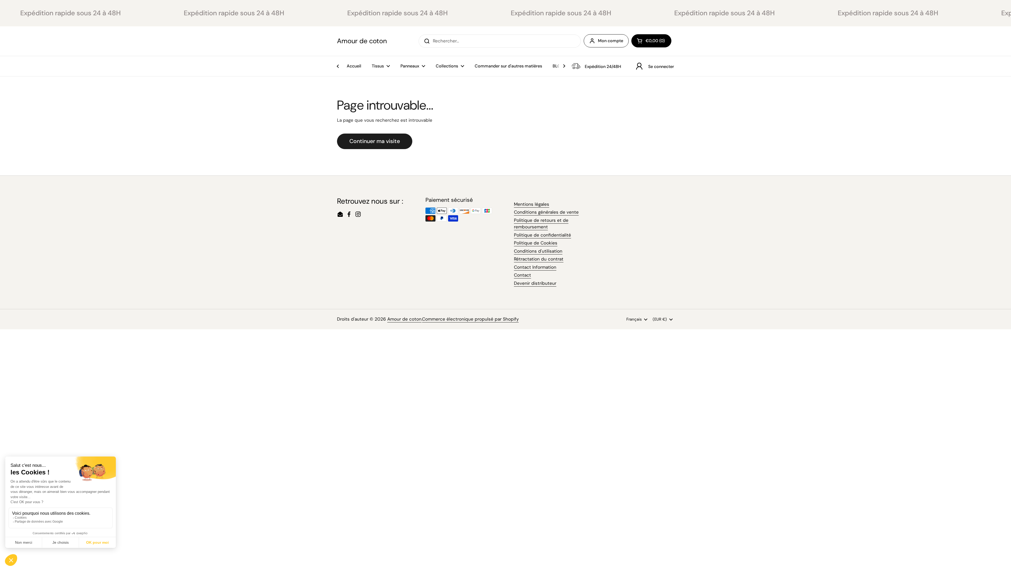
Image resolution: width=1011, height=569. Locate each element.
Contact (522, 275)
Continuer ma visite (374, 141)
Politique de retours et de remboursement (541, 223)
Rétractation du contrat (538, 259)
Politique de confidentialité (542, 235)
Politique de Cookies (535, 243)
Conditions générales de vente (546, 212)
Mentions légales (531, 204)
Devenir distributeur (535, 283)
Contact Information (535, 267)
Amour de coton (362, 41)
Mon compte (610, 40)
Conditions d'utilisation (538, 251)
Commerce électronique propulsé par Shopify (470, 319)
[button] (651, 40)
